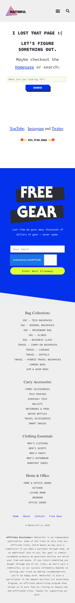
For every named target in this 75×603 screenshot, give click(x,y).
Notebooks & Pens (37, 408)
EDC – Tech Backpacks (37, 320)
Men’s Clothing (37, 443)
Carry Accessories (37, 389)
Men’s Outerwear (37, 458)
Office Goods (37, 502)
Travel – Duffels (37, 354)
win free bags (37, 139)
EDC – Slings (37, 335)
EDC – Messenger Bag (37, 330)
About (26, 516)
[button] (57, 10)
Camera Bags (37, 364)
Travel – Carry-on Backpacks (37, 344)
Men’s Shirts (37, 448)
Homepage (24, 67)
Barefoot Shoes (37, 463)
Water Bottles (37, 413)
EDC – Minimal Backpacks (37, 325)
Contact (40, 516)
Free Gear (55, 516)
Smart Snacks (37, 423)
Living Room (37, 492)
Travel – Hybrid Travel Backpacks (37, 359)
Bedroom (37, 497)
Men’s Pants (37, 453)
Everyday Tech (37, 399)
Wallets (37, 403)
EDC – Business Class (37, 339)
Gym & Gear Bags (37, 369)
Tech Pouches (37, 394)
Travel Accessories (37, 418)
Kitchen (37, 487)
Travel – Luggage (37, 349)
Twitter (57, 128)
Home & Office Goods (37, 483)
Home (16, 516)
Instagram (36, 128)
